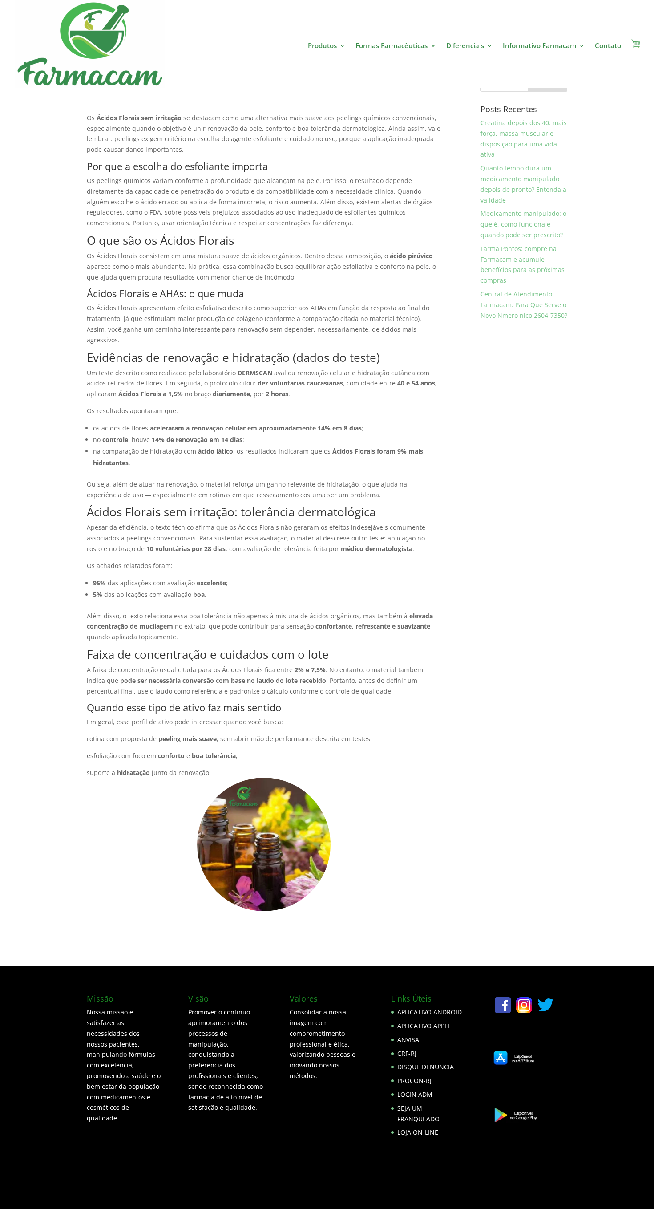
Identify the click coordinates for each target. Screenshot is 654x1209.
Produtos (322, 46)
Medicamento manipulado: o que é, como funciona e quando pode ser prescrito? (523, 224)
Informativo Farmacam (539, 46)
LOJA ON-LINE (417, 1132)
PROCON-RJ (414, 1080)
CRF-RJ (406, 1053)
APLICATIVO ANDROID (429, 1012)
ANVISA (408, 1039)
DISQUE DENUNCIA (425, 1067)
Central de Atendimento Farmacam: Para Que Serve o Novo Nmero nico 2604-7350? (523, 305)
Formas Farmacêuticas (391, 46)
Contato (608, 46)
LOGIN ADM (414, 1094)
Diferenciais (465, 46)
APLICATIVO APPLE (424, 1026)
